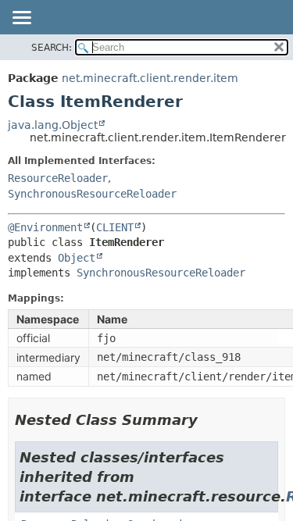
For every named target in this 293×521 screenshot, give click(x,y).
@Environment (45, 227)
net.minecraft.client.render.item (150, 78)
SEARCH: (51, 47)
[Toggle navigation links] (21, 19)
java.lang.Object (53, 125)
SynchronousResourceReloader (92, 193)
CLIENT (115, 227)
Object (76, 258)
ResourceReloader (58, 178)
